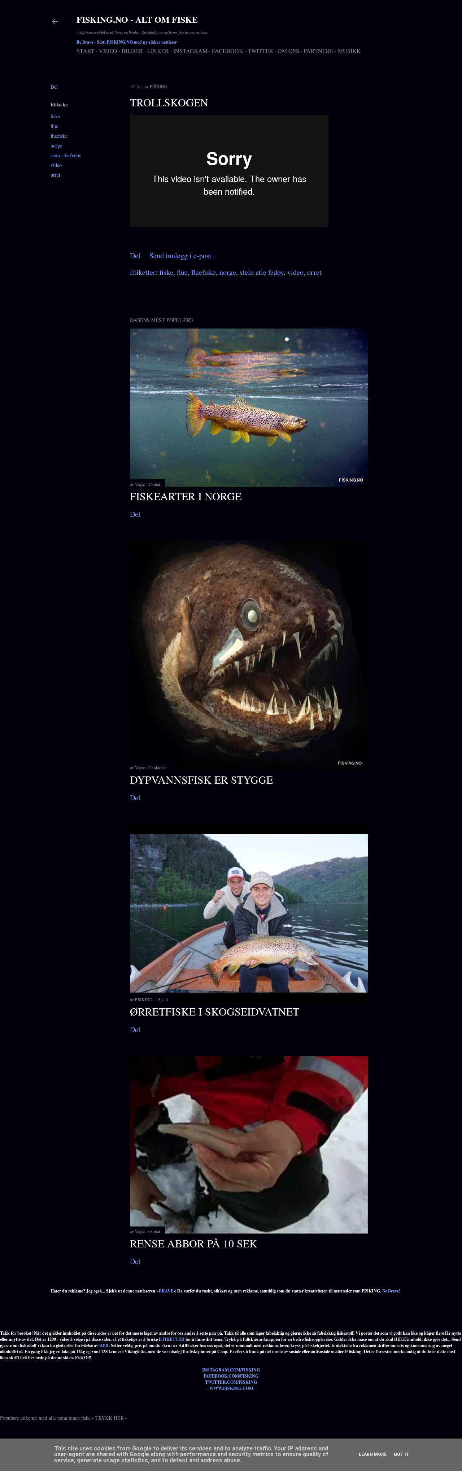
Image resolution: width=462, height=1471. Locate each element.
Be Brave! (391, 1291)
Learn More (373, 1454)
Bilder (132, 50)
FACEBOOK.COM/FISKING (231, 1376)
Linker (158, 50)
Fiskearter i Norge (185, 496)
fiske (55, 116)
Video (108, 50)
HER (104, 1345)
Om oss (288, 50)
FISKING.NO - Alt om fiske (137, 19)
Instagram (190, 50)
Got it (401, 1454)
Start (86, 50)
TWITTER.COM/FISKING (231, 1382)
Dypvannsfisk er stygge (201, 779)
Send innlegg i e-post (180, 255)
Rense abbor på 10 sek (193, 1243)
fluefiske (59, 135)
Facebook (227, 50)
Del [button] (54, 86)
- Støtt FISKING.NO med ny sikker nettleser (127, 42)
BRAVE (166, 1291)
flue (54, 126)
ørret (55, 174)
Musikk (349, 50)
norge (56, 145)
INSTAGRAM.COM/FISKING (231, 1370)
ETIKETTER (171, 1339)
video (56, 165)
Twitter (260, 50)
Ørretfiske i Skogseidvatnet (214, 1011)
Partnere (319, 50)
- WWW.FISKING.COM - (231, 1388)
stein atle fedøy (66, 155)
